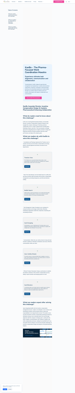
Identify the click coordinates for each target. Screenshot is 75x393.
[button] (69, 1)
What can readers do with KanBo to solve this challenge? (12, 21)
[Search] (66, 1)
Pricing (35, 1)
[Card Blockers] (37, 288)
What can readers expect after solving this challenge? (12, 28)
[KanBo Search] (37, 193)
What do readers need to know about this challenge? (12, 15)
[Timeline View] (37, 161)
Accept (5, 389)
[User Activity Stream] (37, 257)
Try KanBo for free (58, 1)
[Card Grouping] (37, 226)
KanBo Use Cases (28, 1)
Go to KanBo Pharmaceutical (33, 98)
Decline (10, 389)
